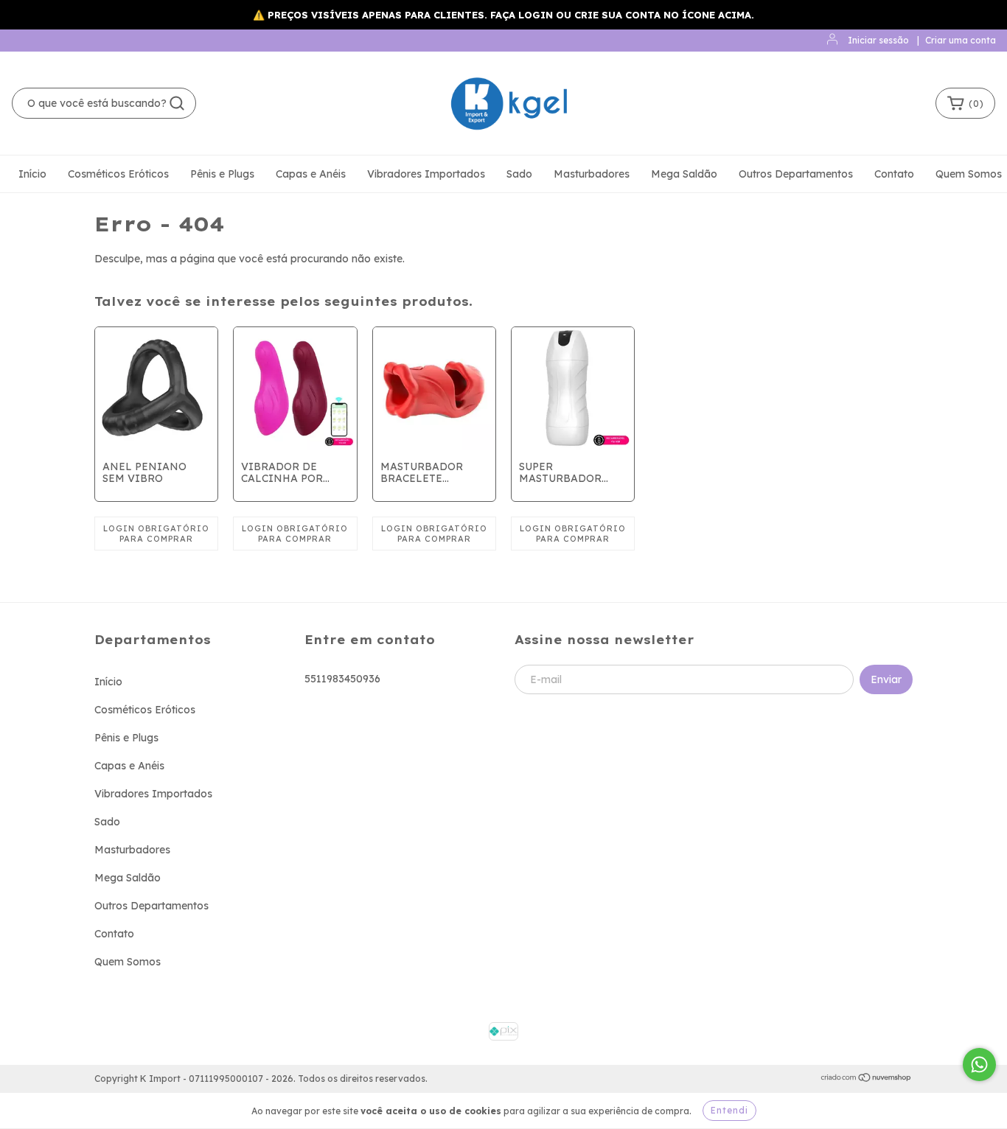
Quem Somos (968, 174)
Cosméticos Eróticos (118, 174)
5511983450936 (342, 678)
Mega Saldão (684, 174)
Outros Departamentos (796, 174)
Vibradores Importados (426, 174)
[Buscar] (177, 103)
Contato (894, 174)
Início (32, 174)
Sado (519, 174)
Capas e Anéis (311, 174)
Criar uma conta (960, 40)
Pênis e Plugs (222, 174)
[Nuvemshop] (866, 1079)
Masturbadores (592, 174)
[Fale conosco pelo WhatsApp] (979, 1064)
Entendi (729, 1110)
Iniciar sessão (878, 40)
